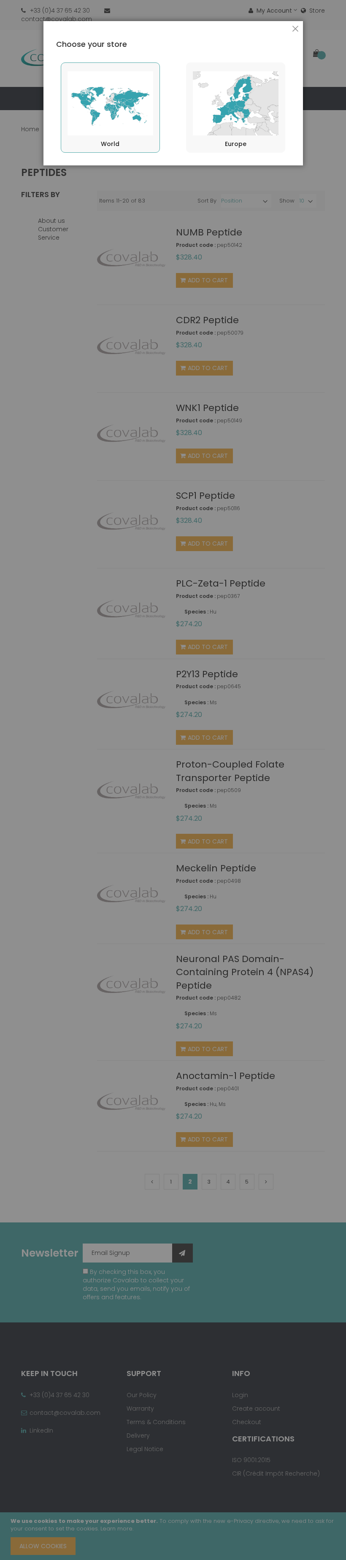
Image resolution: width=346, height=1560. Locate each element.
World (110, 144)
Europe (235, 144)
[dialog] (173, 780)
